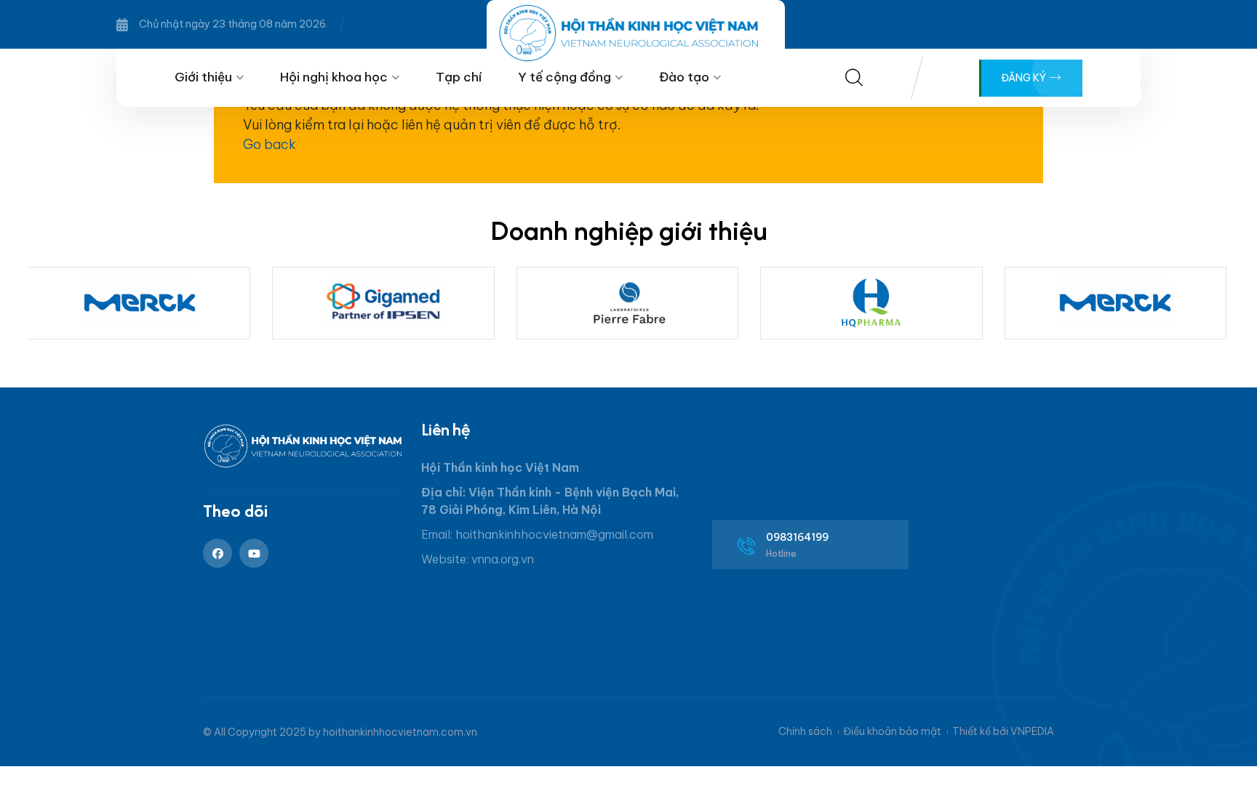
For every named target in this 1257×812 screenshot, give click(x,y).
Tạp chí (459, 77)
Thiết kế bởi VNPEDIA (1003, 731)
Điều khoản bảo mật (892, 731)
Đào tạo (684, 77)
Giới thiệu (203, 77)
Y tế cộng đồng (564, 77)
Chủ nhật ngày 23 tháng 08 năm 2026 (232, 24)
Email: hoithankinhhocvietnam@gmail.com (537, 534)
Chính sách (805, 731)
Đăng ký (1024, 77)
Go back (269, 144)
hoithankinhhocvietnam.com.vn (400, 732)
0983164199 (797, 537)
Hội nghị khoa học (334, 77)
